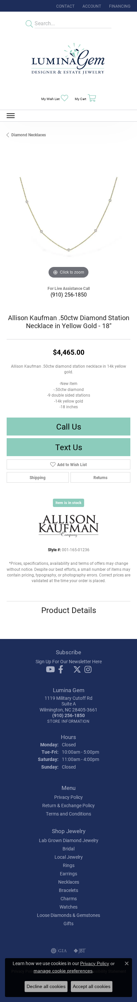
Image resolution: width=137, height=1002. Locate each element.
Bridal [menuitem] (68, 848)
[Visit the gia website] (59, 951)
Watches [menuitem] (68, 907)
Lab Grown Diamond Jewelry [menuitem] (68, 840)
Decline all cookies (46, 986)
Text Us (68, 447)
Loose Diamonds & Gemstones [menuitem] (68, 915)
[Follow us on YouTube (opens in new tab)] (50, 670)
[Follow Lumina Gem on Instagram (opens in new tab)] (87, 670)
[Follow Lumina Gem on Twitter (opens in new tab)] (77, 670)
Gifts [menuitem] (68, 923)
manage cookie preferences (63, 970)
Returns (100, 477)
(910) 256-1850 (69, 294)
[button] (91, 6)
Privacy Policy (68, 797)
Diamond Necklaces (28, 134)
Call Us (68, 426)
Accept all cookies (91, 986)
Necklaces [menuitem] (68, 882)
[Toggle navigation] (10, 115)
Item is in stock (68, 502)
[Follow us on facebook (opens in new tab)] (60, 670)
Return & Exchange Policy (68, 805)
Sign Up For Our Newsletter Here (69, 661)
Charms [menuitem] (69, 898)
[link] (64, 6)
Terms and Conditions (68, 814)
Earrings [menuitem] (68, 873)
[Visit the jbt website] (79, 951)
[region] (68, 218)
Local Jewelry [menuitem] (69, 857)
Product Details (68, 610)
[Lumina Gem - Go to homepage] (68, 60)
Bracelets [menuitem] (68, 890)
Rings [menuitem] (68, 865)
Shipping (38, 477)
